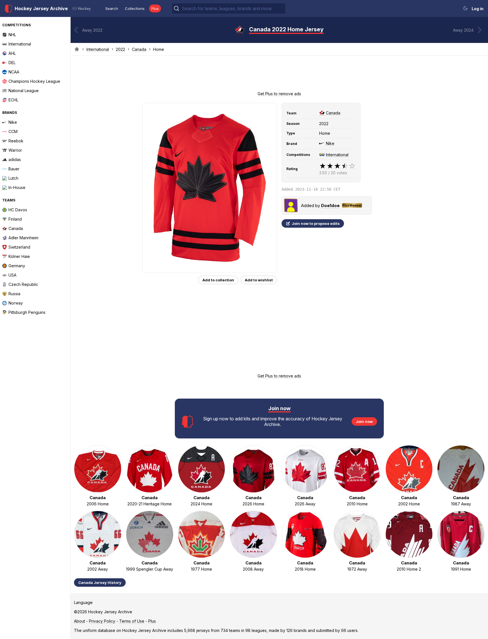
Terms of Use (131, 621)
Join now (364, 421)
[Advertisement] (279, 75)
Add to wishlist (259, 280)
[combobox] (233, 8)
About (79, 621)
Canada (139, 49)
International (97, 49)
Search (111, 8)
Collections (135, 8)
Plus (155, 8)
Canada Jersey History (99, 582)
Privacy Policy (102, 621)
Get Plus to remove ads (279, 93)
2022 (120, 49)
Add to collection (218, 280)
